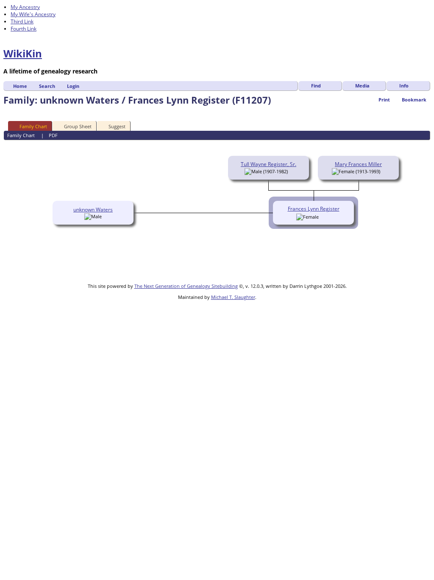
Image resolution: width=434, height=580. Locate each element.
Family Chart (33, 126)
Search (47, 86)
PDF (53, 135)
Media (362, 85)
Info (404, 85)
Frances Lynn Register (313, 208)
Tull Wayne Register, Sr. (268, 164)
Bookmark (414, 99)
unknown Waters (93, 209)
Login (73, 86)
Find (316, 85)
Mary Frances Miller (358, 164)
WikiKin (22, 53)
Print (384, 99)
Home (20, 86)
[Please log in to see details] (323, 217)
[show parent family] (290, 171)
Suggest (116, 126)
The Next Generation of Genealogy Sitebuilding (186, 286)
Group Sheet (78, 126)
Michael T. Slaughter (233, 297)
